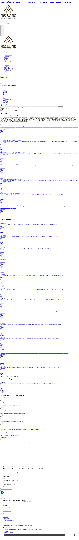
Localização (6, 102)
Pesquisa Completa (9, 69)
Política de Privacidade (8, 532)
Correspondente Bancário (10, 72)
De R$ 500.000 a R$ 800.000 (24, 429)
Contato (4, 74)
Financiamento (8, 70)
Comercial (7, 58)
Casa (6, 57)
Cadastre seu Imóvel (9, 68)
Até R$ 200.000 (3, 429)
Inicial (4, 51)
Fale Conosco (6, 531)
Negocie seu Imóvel (8, 99)
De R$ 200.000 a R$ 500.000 (13, 429)
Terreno (6, 59)
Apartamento (7, 56)
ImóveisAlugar (5, 95)
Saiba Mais (2, 415)
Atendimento (3, 437)
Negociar (2, 423)
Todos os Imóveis (8, 55)
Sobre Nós (5, 52)
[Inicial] (8, 49)
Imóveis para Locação (7, 508)
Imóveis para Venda (7, 507)
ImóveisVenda (5, 93)
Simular (2, 407)
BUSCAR (61, 107)
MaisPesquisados (5, 101)
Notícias (7, 71)
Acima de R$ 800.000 (35, 429)
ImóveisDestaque (5, 91)
